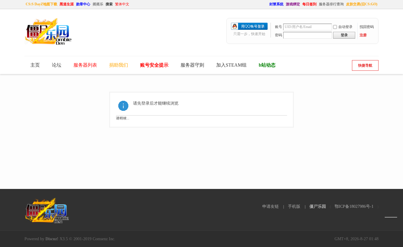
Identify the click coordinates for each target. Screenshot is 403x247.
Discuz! (51, 239)
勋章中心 (83, 4)
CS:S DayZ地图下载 (41, 4)
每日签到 (309, 4)
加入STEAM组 (231, 64)
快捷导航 (365, 65)
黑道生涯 (67, 4)
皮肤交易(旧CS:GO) (361, 4)
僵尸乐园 (317, 206)
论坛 (56, 64)
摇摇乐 (98, 4)
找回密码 (367, 27)
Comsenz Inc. (104, 239)
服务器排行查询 (331, 4)
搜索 (109, 4)
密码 (278, 35)
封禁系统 (276, 4)
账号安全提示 (154, 64)
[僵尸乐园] (47, 44)
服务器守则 (192, 64)
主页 (35, 64)
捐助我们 (118, 64)
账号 (278, 27)
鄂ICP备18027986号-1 (354, 206)
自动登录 (345, 27)
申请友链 (270, 206)
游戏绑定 (293, 4)
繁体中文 (122, 4)
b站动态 (267, 64)
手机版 (294, 206)
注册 (363, 35)
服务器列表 (85, 64)
